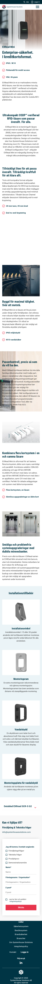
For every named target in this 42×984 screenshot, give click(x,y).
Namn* (8, 867)
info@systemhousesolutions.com (16, 832)
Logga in (37, 2)
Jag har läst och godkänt (17, 900)
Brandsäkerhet (21, 934)
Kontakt (13, 952)
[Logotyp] (12, 7)
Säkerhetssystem (21, 926)
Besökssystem (21, 930)
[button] (37, 7)
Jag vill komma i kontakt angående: (20, 847)
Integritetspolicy (21, 946)
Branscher (21, 938)
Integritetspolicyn (16, 901)
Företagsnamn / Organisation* (18, 877)
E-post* (9, 888)
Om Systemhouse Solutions (21, 942)
